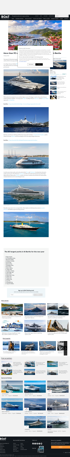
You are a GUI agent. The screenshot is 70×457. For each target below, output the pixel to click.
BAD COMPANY (5, 411)
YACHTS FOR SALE (28, 18)
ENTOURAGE (5, 394)
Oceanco (49, 395)
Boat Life (15, 449)
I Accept (39, 64)
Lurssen (26, 431)
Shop (21, 446)
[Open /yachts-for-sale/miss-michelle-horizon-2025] (35, 387)
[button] (58, 35)
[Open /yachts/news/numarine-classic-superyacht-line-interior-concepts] (12, 309)
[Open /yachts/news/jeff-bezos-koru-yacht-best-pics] (11, 346)
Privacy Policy (2, 452)
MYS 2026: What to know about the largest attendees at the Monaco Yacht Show (56, 317)
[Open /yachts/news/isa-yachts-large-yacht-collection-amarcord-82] (35, 309)
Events (22, 443)
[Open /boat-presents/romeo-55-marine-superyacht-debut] (29, 372)
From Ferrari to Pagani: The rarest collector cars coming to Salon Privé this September (18, 372)
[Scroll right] (65, 348)
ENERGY (50, 411)
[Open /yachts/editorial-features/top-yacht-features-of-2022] (53, 88)
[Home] (6, 17)
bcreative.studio (24, 449)
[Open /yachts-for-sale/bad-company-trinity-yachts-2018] (12, 404)
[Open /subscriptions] (39, 449)
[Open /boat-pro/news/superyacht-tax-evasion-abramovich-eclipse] (53, 78)
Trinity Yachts (4, 413)
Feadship (26, 413)
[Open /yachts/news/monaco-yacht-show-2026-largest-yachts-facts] (58, 309)
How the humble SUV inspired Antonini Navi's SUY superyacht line (63, 372)
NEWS (13, 18)
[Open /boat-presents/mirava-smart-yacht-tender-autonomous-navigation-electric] (29, 364)
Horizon (26, 395)
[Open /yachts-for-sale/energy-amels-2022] (58, 404)
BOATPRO (66, 18)
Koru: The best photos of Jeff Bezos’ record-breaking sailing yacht (9, 352)
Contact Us (2, 446)
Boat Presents (16, 451)
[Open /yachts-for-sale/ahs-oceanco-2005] (58, 387)
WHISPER (27, 429)
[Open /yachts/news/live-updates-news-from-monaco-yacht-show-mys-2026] (12, 326)
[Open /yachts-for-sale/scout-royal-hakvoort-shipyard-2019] (58, 422)
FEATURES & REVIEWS (19, 18)
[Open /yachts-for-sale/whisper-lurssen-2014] (35, 422)
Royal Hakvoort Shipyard (52, 431)
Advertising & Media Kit (4, 443)
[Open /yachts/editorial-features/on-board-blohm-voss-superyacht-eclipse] (53, 83)
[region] (35, 56)
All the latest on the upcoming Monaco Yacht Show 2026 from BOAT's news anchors (11, 333)
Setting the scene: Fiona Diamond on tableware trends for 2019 (61, 97)
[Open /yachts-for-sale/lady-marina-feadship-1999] (35, 404)
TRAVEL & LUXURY (46, 18)
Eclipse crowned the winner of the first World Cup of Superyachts (61, 92)
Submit (38, 294)
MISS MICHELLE (29, 394)
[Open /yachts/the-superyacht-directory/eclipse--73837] (58, 64)
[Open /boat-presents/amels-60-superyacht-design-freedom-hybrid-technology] (6, 364)
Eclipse (51, 70)
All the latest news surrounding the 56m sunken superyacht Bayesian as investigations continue (47, 353)
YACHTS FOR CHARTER (37, 18)
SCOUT (49, 429)
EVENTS (61, 18)
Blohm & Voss (52, 71)
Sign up (60, 447)
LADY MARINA (28, 411)
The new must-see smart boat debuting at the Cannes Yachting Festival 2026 (40, 364)
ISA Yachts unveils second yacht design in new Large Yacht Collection (34, 317)
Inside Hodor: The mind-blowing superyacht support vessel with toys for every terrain (28, 352)
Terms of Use (2, 449)
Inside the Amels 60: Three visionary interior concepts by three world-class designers (17, 364)
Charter (14, 446)
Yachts (14, 443)
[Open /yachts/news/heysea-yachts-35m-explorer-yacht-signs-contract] (35, 326)
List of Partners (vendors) (22, 61)
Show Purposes (31, 64)
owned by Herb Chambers (38, 134)
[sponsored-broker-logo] (3, 392)
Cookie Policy (2, 451)
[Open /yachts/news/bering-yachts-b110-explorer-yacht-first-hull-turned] (58, 326)
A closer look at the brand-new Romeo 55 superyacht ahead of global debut (41, 372)
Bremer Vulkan (45, 98)
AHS (49, 394)
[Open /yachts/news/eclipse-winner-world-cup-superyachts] (53, 92)
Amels (3, 395)
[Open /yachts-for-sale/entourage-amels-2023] (12, 387)
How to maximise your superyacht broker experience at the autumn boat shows (63, 364)
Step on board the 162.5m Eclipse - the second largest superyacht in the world (61, 82)
